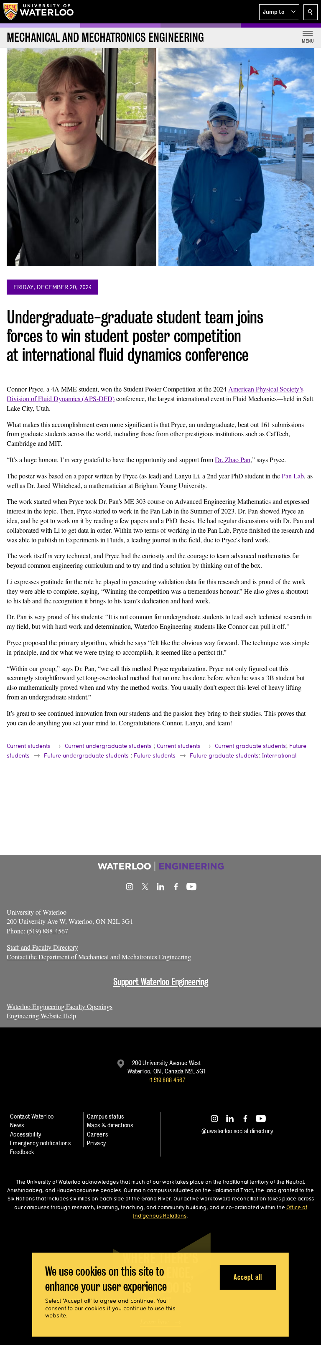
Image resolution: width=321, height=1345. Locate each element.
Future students (155, 755)
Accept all (248, 1277)
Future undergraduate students (86, 755)
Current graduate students (250, 745)
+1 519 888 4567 (166, 1079)
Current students (29, 745)
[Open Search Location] (310, 12)
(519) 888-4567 (47, 930)
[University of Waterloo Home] (38, 11)
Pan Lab (293, 475)
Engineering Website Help (41, 1015)
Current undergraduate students (108, 745)
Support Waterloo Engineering (160, 981)
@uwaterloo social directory (237, 1130)
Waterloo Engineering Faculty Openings (59, 1006)
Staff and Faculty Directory (42, 947)
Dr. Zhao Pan (232, 459)
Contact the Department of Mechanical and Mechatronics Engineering (99, 956)
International (279, 755)
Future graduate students (224, 755)
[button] (279, 12)
